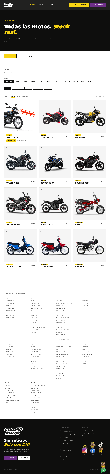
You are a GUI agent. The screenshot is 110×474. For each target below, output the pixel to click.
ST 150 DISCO (86, 361)
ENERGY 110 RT (35, 305)
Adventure (38, 88)
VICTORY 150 (60, 376)
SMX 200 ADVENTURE (63, 334)
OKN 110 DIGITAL (87, 354)
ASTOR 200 (85, 347)
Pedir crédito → (98, 4)
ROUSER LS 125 (10, 305)
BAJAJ (17, 81)
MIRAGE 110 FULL (36, 315)
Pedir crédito (24, 457)
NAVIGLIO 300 (60, 310)
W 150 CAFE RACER (37, 368)
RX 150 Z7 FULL (35, 405)
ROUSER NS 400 (10, 315)
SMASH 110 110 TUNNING (63, 318)
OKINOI (75, 81)
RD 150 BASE (35, 356)
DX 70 (33, 301)
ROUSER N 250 (10, 308)
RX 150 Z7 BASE (35, 402)
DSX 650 (8, 397)
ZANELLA (90, 81)
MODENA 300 (10, 351)
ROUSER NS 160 (10, 310)
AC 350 (8, 385)
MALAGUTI (48, 81)
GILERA (33, 81)
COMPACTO (25, 96)
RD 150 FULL (34, 361)
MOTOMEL (67, 81)
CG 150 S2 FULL (61, 366)
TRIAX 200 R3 (35, 325)
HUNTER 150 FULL (36, 313)
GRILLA (13, 96)
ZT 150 (33, 412)
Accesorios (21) (26, 56)
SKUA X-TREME (61, 373)
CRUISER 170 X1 (35, 390)
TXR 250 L (34, 332)
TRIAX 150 (34, 320)
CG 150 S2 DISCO (61, 364)
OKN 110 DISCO (86, 356)
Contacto (52, 4)
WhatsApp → (10, 457)
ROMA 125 (85, 359)
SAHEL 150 (59, 315)
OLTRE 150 (9, 354)
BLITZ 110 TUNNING (62, 354)
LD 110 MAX (34, 351)
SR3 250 (8, 402)
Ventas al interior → (79, 4)
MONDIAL (58, 81)
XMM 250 (59, 378)
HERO (40, 81)
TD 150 (33, 364)
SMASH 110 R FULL (61, 322)
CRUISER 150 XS (35, 388)
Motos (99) (10, 56)
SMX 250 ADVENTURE (63, 337)
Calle (21, 88)
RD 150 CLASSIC (36, 359)
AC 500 (8, 388)
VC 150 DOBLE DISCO (63, 339)
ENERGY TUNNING (36, 308)
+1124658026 (87, 431)
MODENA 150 (9, 349)
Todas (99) (8, 81)
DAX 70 (33, 347)
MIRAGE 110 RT (35, 318)
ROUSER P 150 (10, 318)
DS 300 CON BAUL (11, 393)
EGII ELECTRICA (61, 308)
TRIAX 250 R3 (35, 330)
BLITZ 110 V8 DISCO (62, 356)
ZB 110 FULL (34, 410)
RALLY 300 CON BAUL (12, 400)
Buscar (6, 69)
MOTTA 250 (85, 351)
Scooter (48, 88)
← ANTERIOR (93, 277)
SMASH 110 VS (60, 325)
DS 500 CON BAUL (11, 395)
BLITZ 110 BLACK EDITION (64, 347)
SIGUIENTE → (102, 277)
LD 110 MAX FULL (36, 354)
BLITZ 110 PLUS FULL (62, 351)
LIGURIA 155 (9, 347)
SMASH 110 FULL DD (62, 320)
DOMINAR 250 (10, 303)
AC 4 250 (59, 301)
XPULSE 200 (85, 305)
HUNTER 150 (34, 310)
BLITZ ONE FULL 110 (62, 361)
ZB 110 (33, 407)
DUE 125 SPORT (35, 397)
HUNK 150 (85, 301)
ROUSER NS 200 (10, 313)
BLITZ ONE (59, 359)
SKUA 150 (59, 371)
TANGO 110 (85, 364)
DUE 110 (33, 395)
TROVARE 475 (10, 356)
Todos (7, 88)
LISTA (18, 96)
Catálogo (31, 4)
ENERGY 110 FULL (36, 303)
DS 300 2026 (9, 390)
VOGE (82, 81)
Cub (14, 88)
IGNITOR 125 (85, 303)
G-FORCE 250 (35, 400)
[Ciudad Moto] (9, 5)
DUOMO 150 (60, 305)
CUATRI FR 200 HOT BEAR (64, 303)
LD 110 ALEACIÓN (36, 349)
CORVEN (25, 81)
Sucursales (42, 4)
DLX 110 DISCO (60, 368)
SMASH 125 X (60, 327)
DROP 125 (85, 349)
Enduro (28, 88)
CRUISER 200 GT (36, 393)
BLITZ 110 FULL (60, 349)
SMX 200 (59, 332)
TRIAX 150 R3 (35, 322)
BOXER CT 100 (10, 301)
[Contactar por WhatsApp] (103, 467)
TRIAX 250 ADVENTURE (38, 327)
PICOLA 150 (59, 313)
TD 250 (33, 366)
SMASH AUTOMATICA (62, 330)
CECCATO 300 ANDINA (38, 385)
